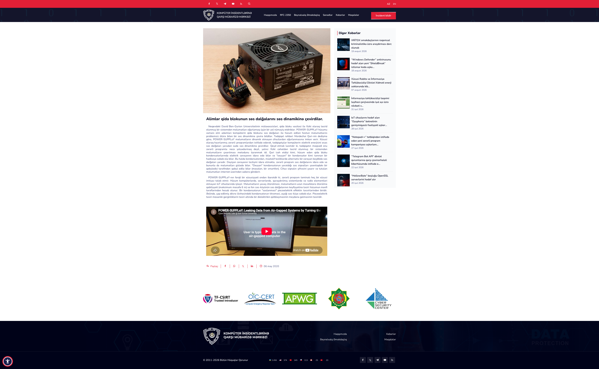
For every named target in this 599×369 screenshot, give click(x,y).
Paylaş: (214, 266)
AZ (388, 4)
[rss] (241, 3)
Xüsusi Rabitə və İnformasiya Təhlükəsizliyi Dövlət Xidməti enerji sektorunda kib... (371, 82)
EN (394, 4)
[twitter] (217, 3)
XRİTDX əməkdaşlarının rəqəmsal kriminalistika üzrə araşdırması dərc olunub (371, 44)
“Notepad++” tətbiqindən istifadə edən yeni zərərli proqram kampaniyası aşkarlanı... (370, 140)
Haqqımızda (270, 15)
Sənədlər (328, 15)
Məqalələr (353, 15)
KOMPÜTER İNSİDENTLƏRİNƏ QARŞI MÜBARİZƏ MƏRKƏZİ (234, 15)
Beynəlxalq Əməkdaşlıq (307, 15)
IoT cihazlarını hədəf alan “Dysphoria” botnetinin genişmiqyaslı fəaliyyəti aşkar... (369, 121)
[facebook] (209, 3)
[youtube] (233, 3)
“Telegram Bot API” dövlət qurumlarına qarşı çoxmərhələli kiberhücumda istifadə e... (369, 160)
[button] (7, 361)
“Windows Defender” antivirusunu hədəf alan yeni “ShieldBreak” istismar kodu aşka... (371, 63)
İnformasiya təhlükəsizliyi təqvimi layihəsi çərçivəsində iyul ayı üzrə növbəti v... (370, 102)
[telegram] (225, 3)
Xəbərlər (340, 15)
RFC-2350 (285, 15)
